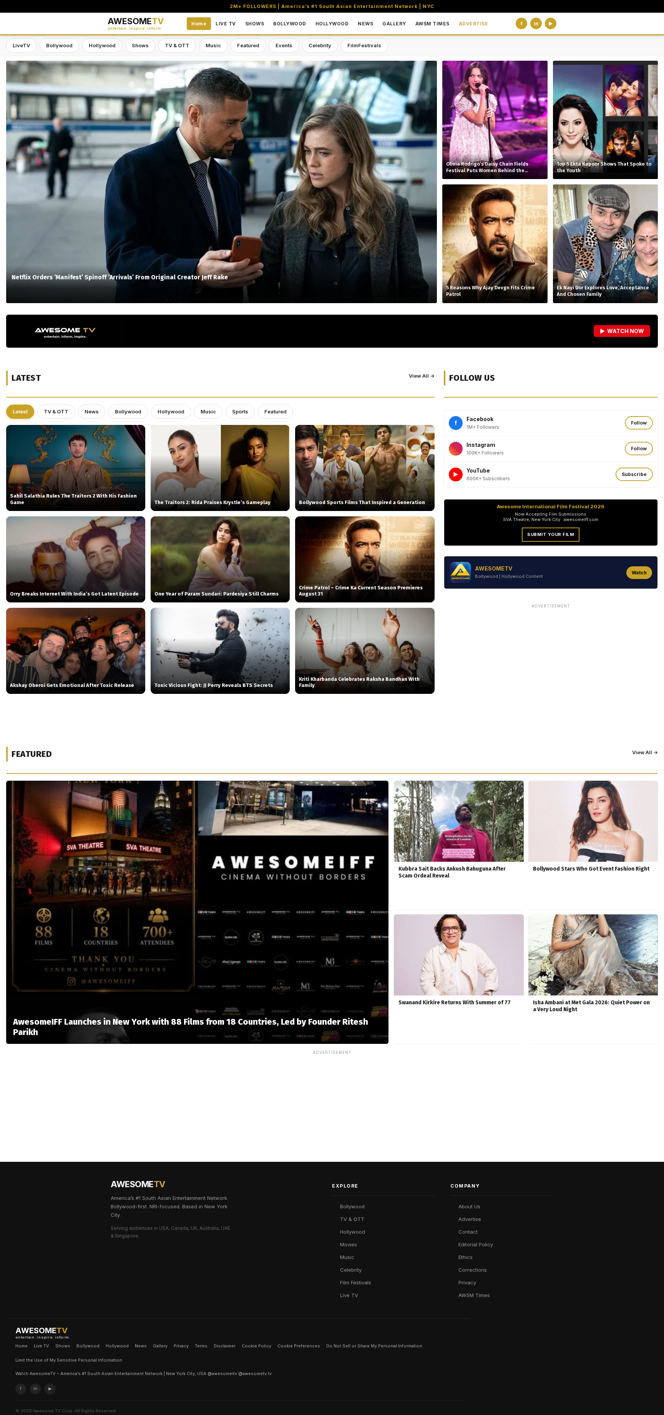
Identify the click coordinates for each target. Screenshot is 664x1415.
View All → (422, 376)
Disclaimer (225, 1346)
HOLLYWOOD (332, 24)
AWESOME (136, 23)
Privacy (467, 1282)
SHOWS (254, 24)
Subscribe (634, 474)
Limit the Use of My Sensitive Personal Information (68, 1360)
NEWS (365, 24)
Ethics (465, 1257)
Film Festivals (355, 1282)
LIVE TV (226, 24)
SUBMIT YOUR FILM (550, 534)
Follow (639, 423)
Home (198, 24)
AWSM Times (474, 1295)
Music (213, 45)
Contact (468, 1232)
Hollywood (102, 45)
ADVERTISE (473, 24)
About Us (469, 1206)
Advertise (469, 1219)
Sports (240, 411)
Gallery (160, 1346)
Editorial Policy (475, 1244)
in (536, 24)
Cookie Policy (256, 1346)
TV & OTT (177, 45)
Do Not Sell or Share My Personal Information (374, 1346)
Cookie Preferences (298, 1346)
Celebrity (320, 45)
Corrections (472, 1270)
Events (284, 45)
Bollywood (59, 45)
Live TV (349, 1295)
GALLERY (394, 24)
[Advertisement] (551, 665)
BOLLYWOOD (289, 24)
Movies (348, 1244)
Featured (248, 45)
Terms (201, 1346)
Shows (140, 45)
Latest (20, 411)
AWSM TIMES (432, 24)
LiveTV (21, 45)
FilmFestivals (364, 45)
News (92, 411)
